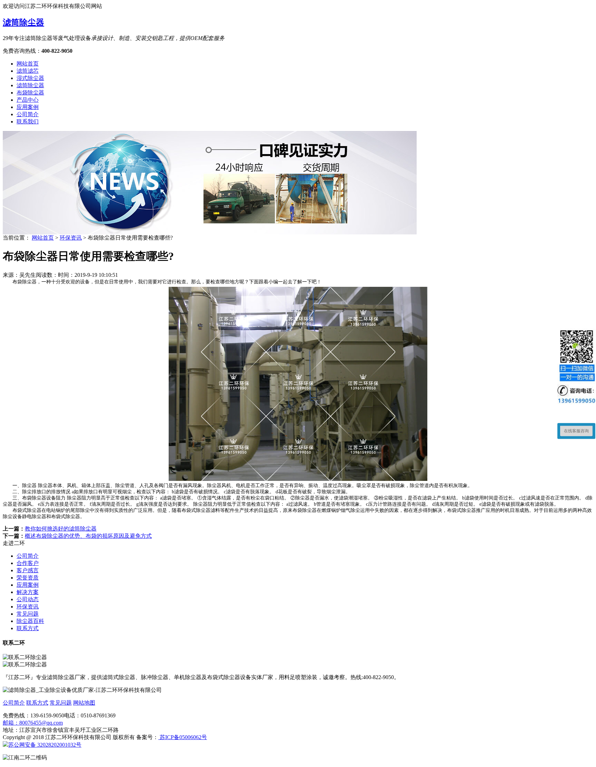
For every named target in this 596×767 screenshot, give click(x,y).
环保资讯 (71, 238)
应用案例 (28, 107)
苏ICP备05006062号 (182, 737)
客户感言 (28, 570)
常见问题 (28, 614)
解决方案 (28, 592)
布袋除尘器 (30, 92)
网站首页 (28, 64)
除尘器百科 (30, 621)
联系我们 (28, 121)
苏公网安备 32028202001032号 (44, 745)
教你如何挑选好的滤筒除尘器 (61, 529)
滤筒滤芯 (28, 71)
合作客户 (28, 563)
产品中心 (28, 100)
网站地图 (84, 703)
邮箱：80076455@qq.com (33, 723)
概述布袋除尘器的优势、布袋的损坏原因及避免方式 (88, 536)
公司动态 (28, 599)
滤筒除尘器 (23, 22)
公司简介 (28, 114)
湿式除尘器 (30, 78)
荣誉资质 (28, 578)
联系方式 (28, 628)
